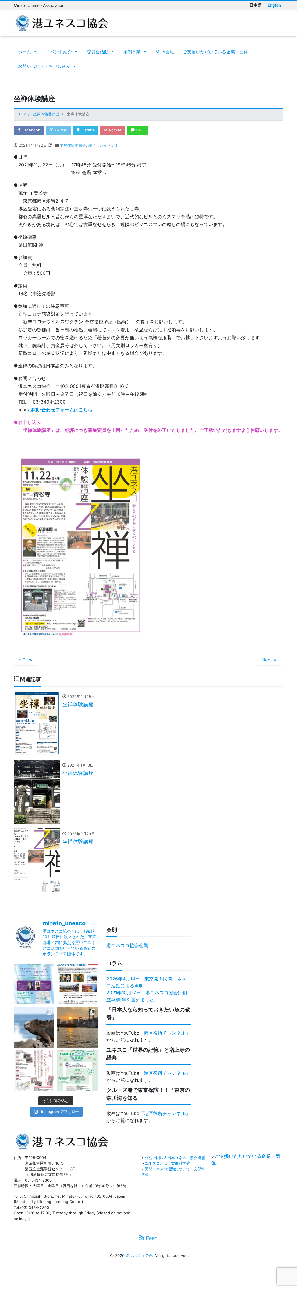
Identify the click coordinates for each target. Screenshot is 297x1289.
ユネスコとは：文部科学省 (167, 1163)
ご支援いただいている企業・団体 (215, 51)
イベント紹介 (59, 51)
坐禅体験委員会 (73, 145)
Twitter (60, 130)
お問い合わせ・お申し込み (44, 66)
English (274, 5)
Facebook (30, 130)
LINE (139, 130)
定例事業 (132, 51)
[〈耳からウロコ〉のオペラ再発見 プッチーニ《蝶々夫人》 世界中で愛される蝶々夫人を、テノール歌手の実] (34, 984)
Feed (151, 1238)
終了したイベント (103, 145)
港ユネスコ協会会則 (127, 945)
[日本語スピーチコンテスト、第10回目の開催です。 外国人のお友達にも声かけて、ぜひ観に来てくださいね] (77, 1070)
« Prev (25, 660)
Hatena (87, 130)
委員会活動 (97, 51)
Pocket (115, 130)
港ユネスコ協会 (139, 1255)
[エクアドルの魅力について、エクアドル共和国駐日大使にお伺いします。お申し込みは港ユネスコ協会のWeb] (77, 984)
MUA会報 (164, 51)
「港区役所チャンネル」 (164, 1033)
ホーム (24, 51)
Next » (269, 660)
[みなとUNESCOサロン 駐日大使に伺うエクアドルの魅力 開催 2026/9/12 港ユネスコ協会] (34, 1027)
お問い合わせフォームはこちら (60, 409)
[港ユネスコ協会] (62, 23)
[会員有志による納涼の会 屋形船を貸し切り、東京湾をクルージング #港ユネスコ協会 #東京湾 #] (77, 1027)
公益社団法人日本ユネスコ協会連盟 (175, 1157)
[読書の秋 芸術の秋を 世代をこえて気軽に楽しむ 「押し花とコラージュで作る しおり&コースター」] (34, 1070)
